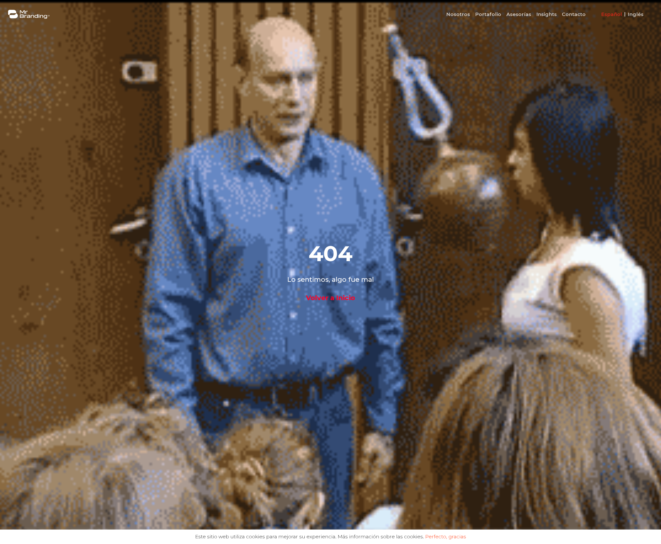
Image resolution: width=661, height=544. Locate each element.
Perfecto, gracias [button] (445, 537)
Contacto (574, 14)
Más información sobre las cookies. (381, 537)
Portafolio (488, 14)
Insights (546, 14)
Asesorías (518, 14)
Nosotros (458, 14)
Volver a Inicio (330, 298)
